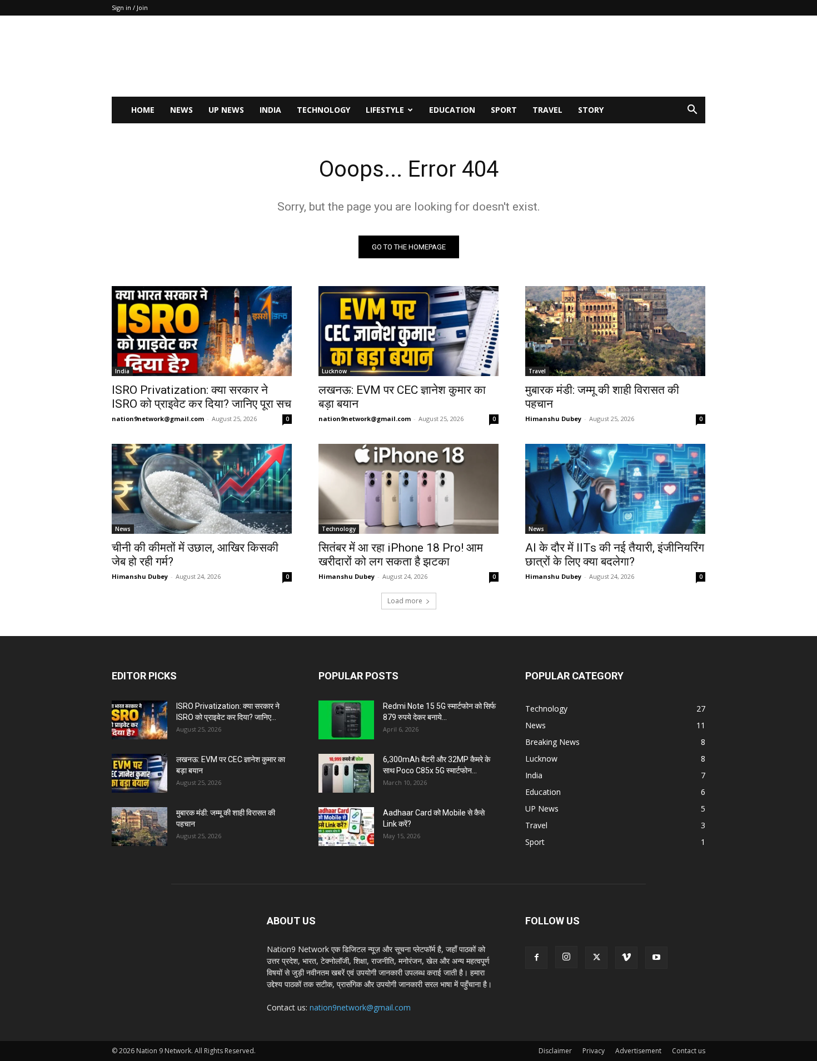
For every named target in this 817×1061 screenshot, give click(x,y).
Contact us (688, 1050)
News (181, 109)
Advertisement (638, 1050)
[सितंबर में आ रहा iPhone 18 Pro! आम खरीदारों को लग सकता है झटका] (408, 489)
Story (591, 109)
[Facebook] (536, 958)
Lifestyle (385, 109)
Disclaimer (555, 1050)
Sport (504, 109)
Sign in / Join (130, 7)
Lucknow (334, 371)
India (270, 109)
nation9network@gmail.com (158, 418)
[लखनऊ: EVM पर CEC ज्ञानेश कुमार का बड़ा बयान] (408, 331)
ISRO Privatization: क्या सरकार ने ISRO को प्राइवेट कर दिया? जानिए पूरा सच (201, 397)
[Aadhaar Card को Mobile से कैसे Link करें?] (346, 826)
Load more (404, 600)
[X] (596, 958)
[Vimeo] (626, 958)
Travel (547, 109)
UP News (226, 109)
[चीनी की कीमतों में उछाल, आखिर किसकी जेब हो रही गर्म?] (202, 489)
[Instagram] (566, 957)
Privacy (593, 1050)
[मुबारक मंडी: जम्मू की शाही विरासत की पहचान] (615, 331)
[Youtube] (656, 958)
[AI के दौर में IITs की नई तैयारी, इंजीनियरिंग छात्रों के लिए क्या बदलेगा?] (615, 489)
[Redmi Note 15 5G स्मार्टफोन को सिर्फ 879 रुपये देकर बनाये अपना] (346, 719)
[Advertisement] (503, 56)
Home (143, 109)
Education (452, 109)
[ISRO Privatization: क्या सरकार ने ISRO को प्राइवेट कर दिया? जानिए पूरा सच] (202, 331)
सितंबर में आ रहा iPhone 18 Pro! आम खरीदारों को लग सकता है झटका (400, 554)
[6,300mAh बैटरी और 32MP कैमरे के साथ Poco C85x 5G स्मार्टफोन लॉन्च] (346, 773)
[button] (692, 111)
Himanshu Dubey (553, 418)
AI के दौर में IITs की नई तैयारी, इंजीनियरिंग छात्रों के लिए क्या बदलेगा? (614, 554)
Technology (323, 109)
